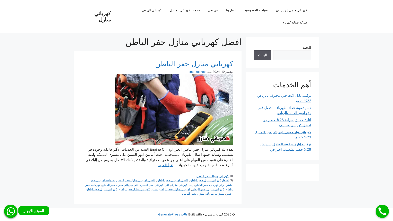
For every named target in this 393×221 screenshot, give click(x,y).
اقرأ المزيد (165, 165)
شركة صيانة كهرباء (295, 22)
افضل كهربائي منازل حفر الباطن (135, 180)
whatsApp (10, 211)
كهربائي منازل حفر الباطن (194, 63)
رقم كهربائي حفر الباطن (209, 184)
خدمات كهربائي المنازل (185, 10)
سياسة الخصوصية (256, 10)
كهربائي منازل (102, 16)
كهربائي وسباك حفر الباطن (212, 176)
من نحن (213, 10)
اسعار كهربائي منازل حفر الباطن (209, 180)
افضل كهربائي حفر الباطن (172, 180)
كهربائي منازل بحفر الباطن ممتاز (170, 189)
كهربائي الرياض (152, 10)
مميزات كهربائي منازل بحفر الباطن (203, 193)
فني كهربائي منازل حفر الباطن (120, 184)
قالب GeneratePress (172, 214)
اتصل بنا (231, 10)
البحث (306, 47)
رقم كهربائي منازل (182, 184)
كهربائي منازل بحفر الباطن (208, 189)
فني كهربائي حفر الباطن (154, 184)
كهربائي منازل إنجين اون (291, 10)
